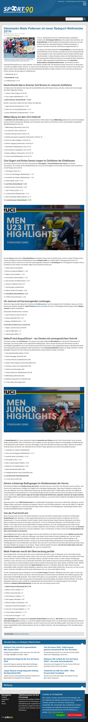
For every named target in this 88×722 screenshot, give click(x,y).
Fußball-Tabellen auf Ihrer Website (76, 1)
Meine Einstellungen (75, 715)
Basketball (5, 699)
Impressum (61, 1)
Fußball (4, 697)
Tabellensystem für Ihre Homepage (29, 696)
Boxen (4, 703)
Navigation (6, 695)
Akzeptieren (60, 715)
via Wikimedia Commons (13, 61)
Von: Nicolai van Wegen (11, 35)
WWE (3, 701)
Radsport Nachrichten (21, 634)
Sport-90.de (18, 9)
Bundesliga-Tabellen (33, 699)
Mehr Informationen (55, 712)
